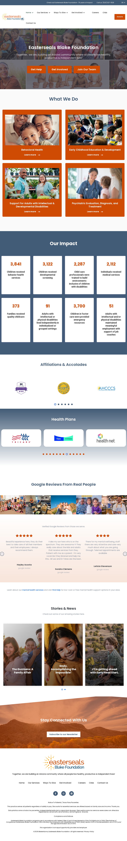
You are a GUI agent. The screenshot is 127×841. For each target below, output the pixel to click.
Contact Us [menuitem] (102, 783)
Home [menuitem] (22, 783)
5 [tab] (68, 404)
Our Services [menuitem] (34, 783)
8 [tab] (67, 454)
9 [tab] (70, 454)
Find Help (56, 590)
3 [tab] (62, 404)
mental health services (33, 590)
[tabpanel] (21, 388)
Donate (120, 17)
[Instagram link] (63, 793)
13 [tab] (83, 454)
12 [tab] (80, 454)
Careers (95, 12)
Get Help (36, 69)
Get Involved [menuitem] (65, 783)
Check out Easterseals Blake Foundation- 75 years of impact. (70, 2)
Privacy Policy (89, 831)
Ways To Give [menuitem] (49, 783)
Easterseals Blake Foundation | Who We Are (32, 822)
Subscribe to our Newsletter (63, 734)
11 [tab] (77, 454)
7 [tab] (63, 454)
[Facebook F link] (55, 793)
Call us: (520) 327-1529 (105, 2)
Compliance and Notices (63, 816)
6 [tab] (72, 404)
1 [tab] (55, 404)
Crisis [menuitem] (91, 783)
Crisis (105, 12)
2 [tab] (58, 404)
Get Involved (60, 69)
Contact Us (31, 23)
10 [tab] (73, 454)
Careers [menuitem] (82, 783)
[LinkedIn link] (71, 793)
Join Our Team (86, 69)
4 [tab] (65, 404)
